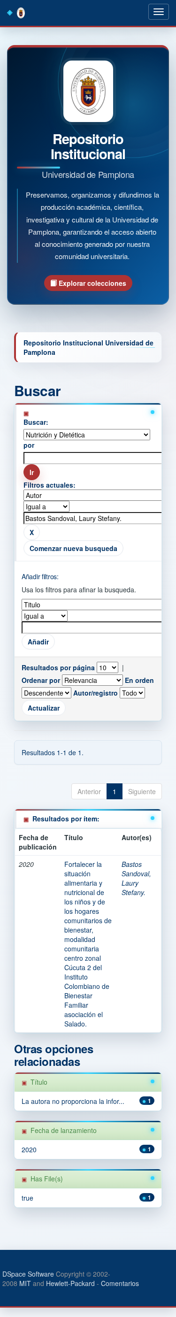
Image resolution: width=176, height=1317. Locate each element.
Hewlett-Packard (70, 1283)
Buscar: (35, 422)
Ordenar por (41, 680)
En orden (139, 680)
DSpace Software (28, 1274)
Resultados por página (58, 667)
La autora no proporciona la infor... (73, 1101)
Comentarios (120, 1283)
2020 (29, 1149)
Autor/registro (95, 692)
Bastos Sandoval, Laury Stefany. (136, 878)
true (27, 1197)
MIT (25, 1283)
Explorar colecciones (91, 283)
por (28, 445)
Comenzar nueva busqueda (73, 548)
